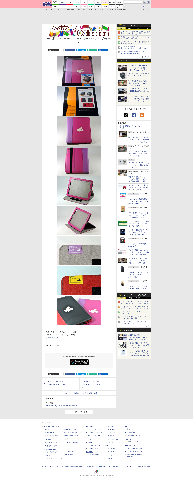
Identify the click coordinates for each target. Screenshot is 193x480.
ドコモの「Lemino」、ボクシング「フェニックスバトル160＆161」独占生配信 (138, 261)
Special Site (127, 61)
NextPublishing (68, 455)
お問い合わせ (65, 466)
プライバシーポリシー (103, 466)
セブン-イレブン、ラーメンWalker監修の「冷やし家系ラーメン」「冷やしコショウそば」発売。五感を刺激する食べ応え (135, 308)
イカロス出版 (109, 426)
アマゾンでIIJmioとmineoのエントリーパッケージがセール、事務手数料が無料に (138, 215)
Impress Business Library (71, 436)
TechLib (110, 458)
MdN (106, 446)
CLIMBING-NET (93, 448)
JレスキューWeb (113, 439)
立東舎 (90, 439)
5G (108, 9)
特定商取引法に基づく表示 (143, 466)
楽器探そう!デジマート (95, 432)
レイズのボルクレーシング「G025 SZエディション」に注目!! (138, 91)
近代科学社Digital (93, 455)
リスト (61, 50)
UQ (79, 9)
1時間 (121, 28)
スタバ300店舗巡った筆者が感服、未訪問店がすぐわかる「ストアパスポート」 (138, 153)
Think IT (47, 429)
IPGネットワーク (130, 445)
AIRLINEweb (111, 429)
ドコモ (45, 9)
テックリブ (108, 455)
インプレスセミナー (70, 439)
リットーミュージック (95, 429)
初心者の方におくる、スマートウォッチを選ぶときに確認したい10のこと (138, 345)
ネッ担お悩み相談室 (51, 446)
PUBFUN (128, 439)
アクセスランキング (130, 25)
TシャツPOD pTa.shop (134, 448)
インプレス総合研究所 (51, 436)
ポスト (55, 50)
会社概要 (115, 466)
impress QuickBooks (133, 436)
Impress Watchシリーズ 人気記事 (135, 295)
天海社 (129, 429)
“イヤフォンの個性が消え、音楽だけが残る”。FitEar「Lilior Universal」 (138, 83)
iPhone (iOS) (92, 9)
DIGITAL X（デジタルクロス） (73, 442)
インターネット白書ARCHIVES (54, 458)
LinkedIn (104, 50)
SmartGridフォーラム (70, 429)
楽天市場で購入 (52, 338)
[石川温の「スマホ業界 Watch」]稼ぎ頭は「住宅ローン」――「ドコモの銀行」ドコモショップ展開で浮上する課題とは (135, 48)
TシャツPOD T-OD (94, 436)
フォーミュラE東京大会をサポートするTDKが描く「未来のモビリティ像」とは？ (138, 99)
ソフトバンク (59, 9)
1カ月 (146, 28)
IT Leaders (48, 439)
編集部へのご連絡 (89, 466)
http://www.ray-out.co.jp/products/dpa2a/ (61, 406)
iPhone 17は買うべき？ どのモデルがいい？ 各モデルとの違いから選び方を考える (138, 353)
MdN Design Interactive (115, 452)
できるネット (49, 455)
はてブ (82, 50)
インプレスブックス (70, 451)
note (93, 50)
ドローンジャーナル (51, 442)
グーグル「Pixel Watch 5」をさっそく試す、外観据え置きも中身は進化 (138, 165)
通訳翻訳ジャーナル (114, 436)
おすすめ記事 (127, 330)
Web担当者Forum (50, 432)
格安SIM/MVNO (122, 9)
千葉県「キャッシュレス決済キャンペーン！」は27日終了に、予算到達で (138, 224)
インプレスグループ (127, 466)
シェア (71, 50)
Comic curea (131, 432)
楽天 (84, 9)
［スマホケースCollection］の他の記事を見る (79, 393)
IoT (113, 9)
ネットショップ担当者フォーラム (74, 432)
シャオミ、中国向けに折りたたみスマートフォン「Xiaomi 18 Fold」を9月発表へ (138, 187)
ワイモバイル (70, 9)
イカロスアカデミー (114, 442)
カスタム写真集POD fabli (135, 451)
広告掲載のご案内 (76, 466)
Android (102, 9)
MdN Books (111, 448)
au (51, 9)
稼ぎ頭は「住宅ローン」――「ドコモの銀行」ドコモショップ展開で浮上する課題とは (138, 179)
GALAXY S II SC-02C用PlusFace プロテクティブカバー (91, 384)
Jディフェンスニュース (115, 432)
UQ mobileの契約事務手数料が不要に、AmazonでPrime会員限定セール (138, 201)
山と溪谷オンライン (94, 445)
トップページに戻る (79, 412)
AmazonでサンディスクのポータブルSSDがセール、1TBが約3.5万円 (138, 275)
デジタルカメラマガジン (52, 452)
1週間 (138, 28)
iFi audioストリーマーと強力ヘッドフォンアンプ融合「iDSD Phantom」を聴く (138, 68)
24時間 (130, 28)
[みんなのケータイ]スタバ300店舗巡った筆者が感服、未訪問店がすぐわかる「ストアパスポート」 (135, 34)
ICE (126, 426)
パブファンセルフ (132, 442)
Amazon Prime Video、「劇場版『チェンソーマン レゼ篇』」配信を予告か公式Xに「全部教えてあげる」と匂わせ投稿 (135, 318)
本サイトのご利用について (50, 466)
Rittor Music (90, 426)
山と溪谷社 (89, 442)
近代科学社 (89, 452)
